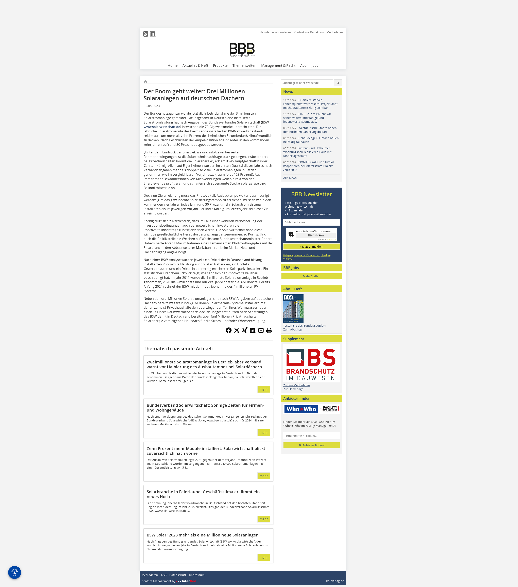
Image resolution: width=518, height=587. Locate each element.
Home (173, 65)
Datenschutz (177, 575)
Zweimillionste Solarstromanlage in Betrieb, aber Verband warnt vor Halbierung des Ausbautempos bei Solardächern (204, 364)
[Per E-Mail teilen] (261, 330)
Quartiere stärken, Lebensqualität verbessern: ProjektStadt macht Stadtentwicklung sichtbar (310, 104)
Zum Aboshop (292, 329)
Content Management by (159, 581)
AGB (164, 575)
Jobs (314, 65)
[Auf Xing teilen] (245, 332)
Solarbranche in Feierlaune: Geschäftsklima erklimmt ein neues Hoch (203, 494)
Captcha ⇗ (327, 239)
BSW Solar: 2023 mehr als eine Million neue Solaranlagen (203, 535)
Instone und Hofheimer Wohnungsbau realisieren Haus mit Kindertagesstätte (307, 152)
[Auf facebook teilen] (229, 332)
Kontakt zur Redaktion (309, 32)
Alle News (290, 178)
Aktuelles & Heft (195, 65)
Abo (303, 65)
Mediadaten (335, 32)
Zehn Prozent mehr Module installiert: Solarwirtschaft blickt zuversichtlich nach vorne (206, 451)
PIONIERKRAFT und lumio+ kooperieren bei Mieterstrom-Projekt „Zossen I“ (308, 166)
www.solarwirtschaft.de (162, 127)
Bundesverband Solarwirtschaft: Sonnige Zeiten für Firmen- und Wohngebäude (205, 407)
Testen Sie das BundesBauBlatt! (304, 325)
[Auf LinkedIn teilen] (253, 332)
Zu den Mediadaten (296, 385)
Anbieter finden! (313, 445)
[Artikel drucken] (269, 330)
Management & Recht (278, 65)
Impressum (197, 575)
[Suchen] (338, 83)
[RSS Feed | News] (146, 34)
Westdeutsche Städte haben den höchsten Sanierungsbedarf (310, 130)
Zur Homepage (293, 389)
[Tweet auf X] (237, 332)
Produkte (220, 65)
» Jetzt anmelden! (311, 246)
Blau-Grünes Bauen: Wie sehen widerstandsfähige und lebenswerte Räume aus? (307, 118)
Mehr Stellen (311, 276)
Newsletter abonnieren (275, 32)
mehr (264, 389)
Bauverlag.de (335, 581)
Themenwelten (244, 65)
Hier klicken (316, 235)
